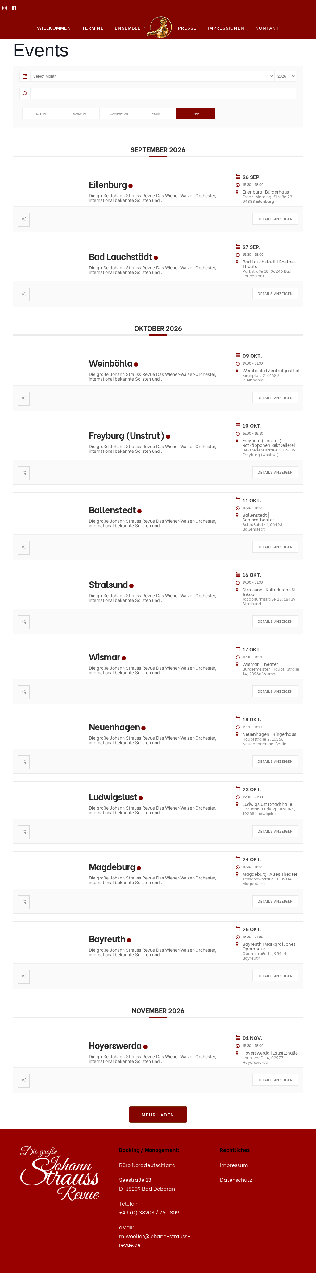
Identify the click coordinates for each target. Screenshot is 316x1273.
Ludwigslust (113, 796)
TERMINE (93, 27)
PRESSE (187, 27)
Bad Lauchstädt (120, 256)
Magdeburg (112, 866)
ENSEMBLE (128, 27)
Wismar (104, 656)
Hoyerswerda (115, 1044)
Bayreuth (107, 938)
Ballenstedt (112, 509)
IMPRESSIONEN (226, 27)
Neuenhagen (114, 726)
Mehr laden (158, 1114)
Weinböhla (110, 362)
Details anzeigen (275, 218)
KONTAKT (267, 27)
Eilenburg (108, 183)
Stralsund (108, 583)
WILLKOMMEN (54, 27)
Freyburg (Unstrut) (126, 434)
